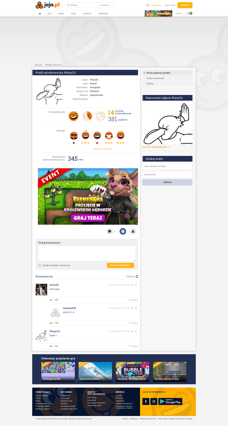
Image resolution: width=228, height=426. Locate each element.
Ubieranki (103, 14)
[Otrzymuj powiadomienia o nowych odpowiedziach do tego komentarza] (136, 308)
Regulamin (120, 401)
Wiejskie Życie (66, 401)
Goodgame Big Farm (69, 409)
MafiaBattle (65, 398)
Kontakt (119, 395)
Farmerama (65, 395)
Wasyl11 (55, 331)
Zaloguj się (156, 5)
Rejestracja (91, 397)
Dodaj (185, 5)
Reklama (119, 398)
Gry (50, 14)
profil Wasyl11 (53, 65)
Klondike (64, 403)
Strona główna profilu (158, 72)
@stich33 (67, 312)
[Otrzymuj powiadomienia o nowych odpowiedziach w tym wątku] (136, 285)
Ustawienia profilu (94, 405)
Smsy (38, 401)
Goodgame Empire (68, 406)
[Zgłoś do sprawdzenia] (133, 231)
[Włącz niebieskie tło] (190, 13)
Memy (61, 14)
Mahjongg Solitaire (43, 409)
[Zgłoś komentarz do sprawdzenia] (132, 285)
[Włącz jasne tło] (186, 13)
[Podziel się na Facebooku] (123, 231)
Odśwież (130, 276)
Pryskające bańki (43, 406)
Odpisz (135, 300)
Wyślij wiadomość (155, 78)
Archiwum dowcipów (44, 403)
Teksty (38, 398)
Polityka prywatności (124, 403)
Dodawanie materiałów (96, 403)
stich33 (54, 284)
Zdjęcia (150, 83)
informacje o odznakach (103, 149)
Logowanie (91, 400)
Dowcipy (87, 14)
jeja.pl (38, 65)
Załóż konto (170, 5)
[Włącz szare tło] (188, 13)
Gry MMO (66, 392)
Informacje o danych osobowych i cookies (124, 407)
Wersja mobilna (42, 395)
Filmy (73, 14)
